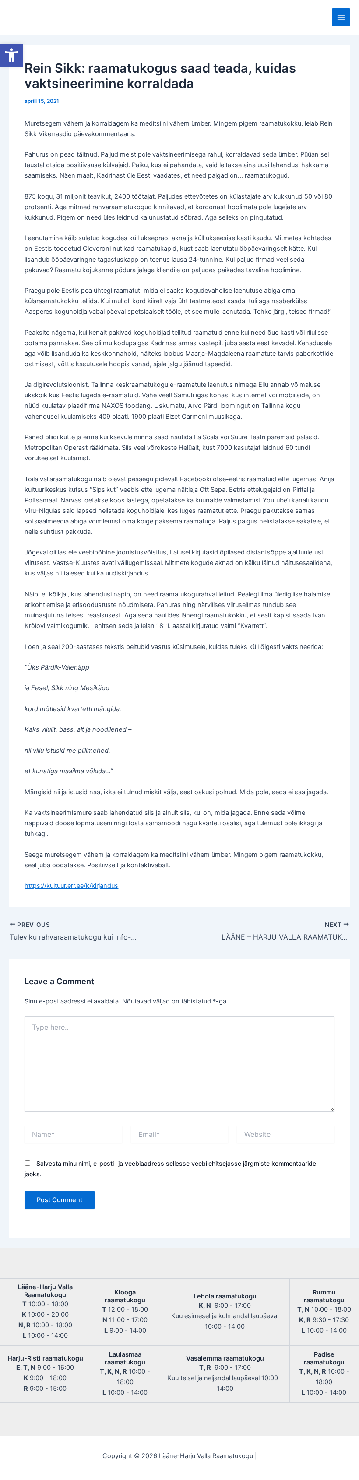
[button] (11, 55)
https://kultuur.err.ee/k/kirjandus (71, 886)
